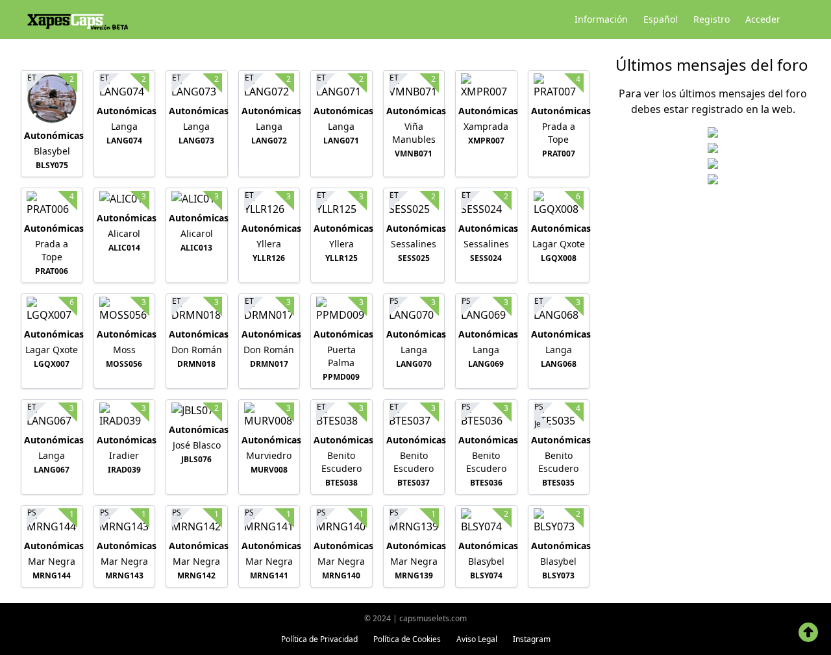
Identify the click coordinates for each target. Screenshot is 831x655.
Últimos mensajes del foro (711, 64)
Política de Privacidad (319, 639)
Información (601, 19)
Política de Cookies (407, 639)
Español (660, 19)
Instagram (532, 639)
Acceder (762, 19)
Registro (711, 19)
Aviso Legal (476, 639)
